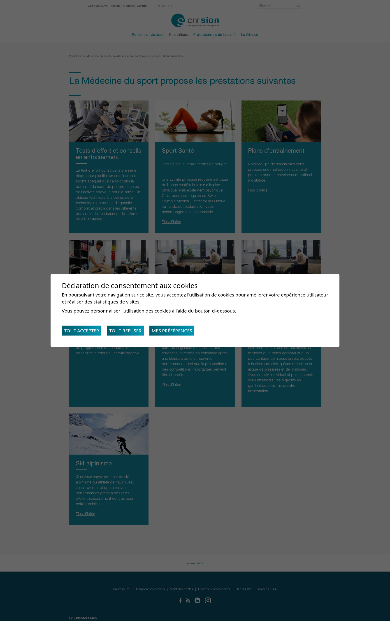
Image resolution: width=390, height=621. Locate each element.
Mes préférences (172, 330)
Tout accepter (81, 330)
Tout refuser (125, 330)
